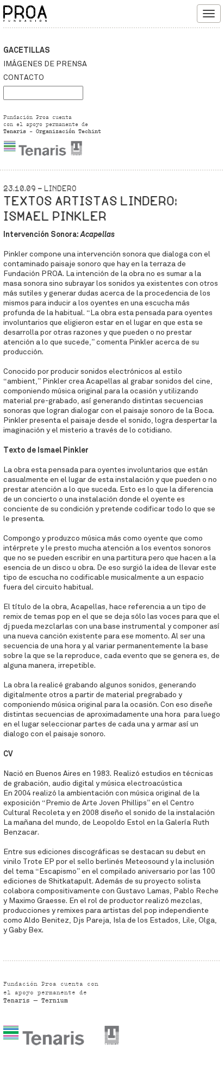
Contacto (23, 77)
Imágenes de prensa (45, 63)
